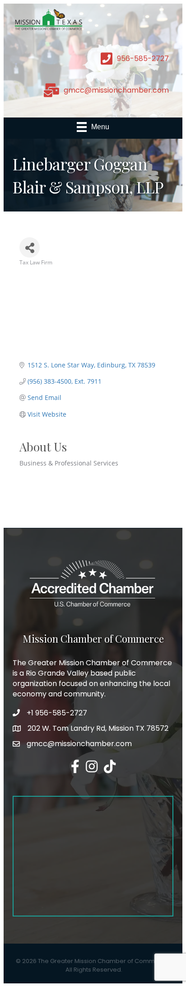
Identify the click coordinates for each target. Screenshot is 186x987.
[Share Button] (29, 247)
